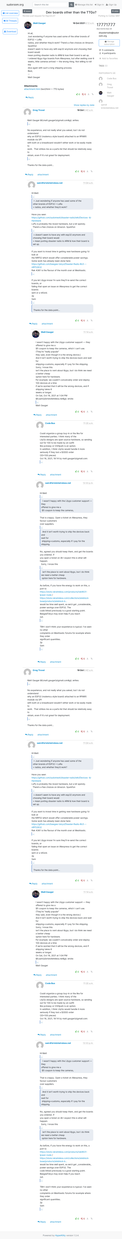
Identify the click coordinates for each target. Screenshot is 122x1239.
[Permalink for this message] (92, 94)
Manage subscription (109, 42)
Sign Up (112, 4)
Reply (31, 97)
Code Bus (50, 423)
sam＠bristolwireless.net (49, 183)
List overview (11, 13)
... (29, 123)
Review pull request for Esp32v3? (39, 15)
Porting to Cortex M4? (109, 15)
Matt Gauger (39, 23)
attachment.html (32, 89)
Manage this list (85, 4)
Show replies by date (84, 105)
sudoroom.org (15, 4)
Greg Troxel (39, 110)
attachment (43, 174)
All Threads (11, 20)
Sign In (100, 4)
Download (11, 31)
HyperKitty (60, 1235)
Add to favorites (110, 58)
